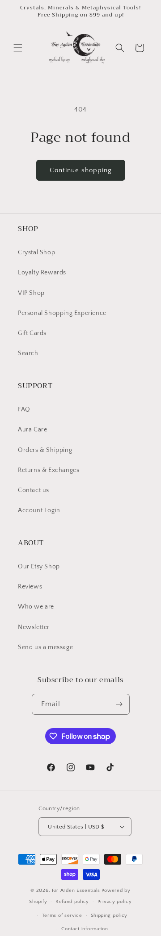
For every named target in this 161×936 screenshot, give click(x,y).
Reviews (30, 586)
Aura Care (32, 429)
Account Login (39, 510)
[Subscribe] (119, 704)
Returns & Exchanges (48, 470)
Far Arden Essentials (76, 890)
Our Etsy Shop (39, 566)
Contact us (33, 490)
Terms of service (62, 915)
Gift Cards (32, 333)
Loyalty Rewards (42, 272)
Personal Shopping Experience (62, 313)
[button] (18, 48)
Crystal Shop (36, 252)
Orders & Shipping (45, 450)
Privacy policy (114, 901)
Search (28, 353)
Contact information (84, 929)
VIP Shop (31, 293)
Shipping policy (109, 915)
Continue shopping (81, 170)
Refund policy (72, 901)
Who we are (36, 606)
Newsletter (34, 627)
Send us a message (45, 647)
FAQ (24, 409)
